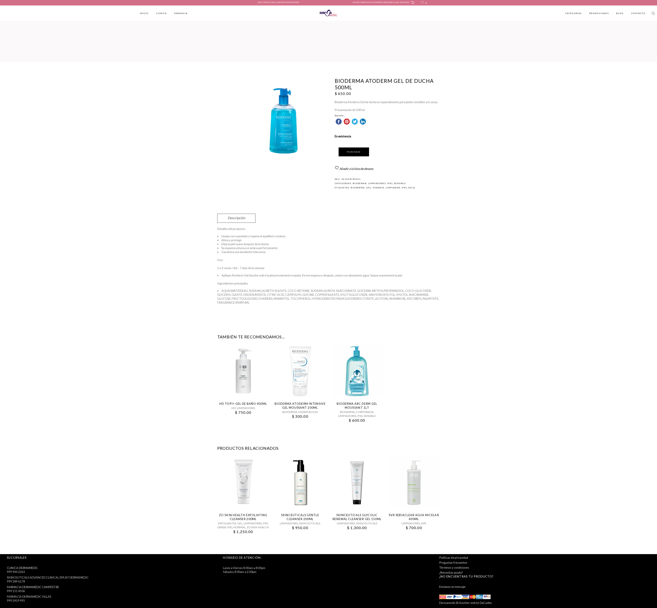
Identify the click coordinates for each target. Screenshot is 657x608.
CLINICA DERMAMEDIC (22, 568)
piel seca (408, 187)
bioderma (358, 187)
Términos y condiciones (454, 567)
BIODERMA (360, 183)
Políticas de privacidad (453, 557)
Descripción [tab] (236, 218)
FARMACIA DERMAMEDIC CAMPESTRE (33, 587)
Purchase (354, 152)
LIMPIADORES (377, 183)
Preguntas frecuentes (453, 562)
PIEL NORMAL (236, 527)
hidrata (378, 187)
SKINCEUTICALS (309, 523)
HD (233, 408)
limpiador (393, 187)
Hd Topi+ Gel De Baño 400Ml (243, 403)
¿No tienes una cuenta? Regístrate (278, 2)
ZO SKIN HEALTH (258, 527)
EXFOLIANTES (227, 523)
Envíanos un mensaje (452, 586)
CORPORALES (364, 411)
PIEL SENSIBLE (397, 183)
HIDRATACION (308, 411)
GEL (239, 523)
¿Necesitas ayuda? (451, 572)
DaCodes (486, 603)
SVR (423, 523)
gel (368, 187)
